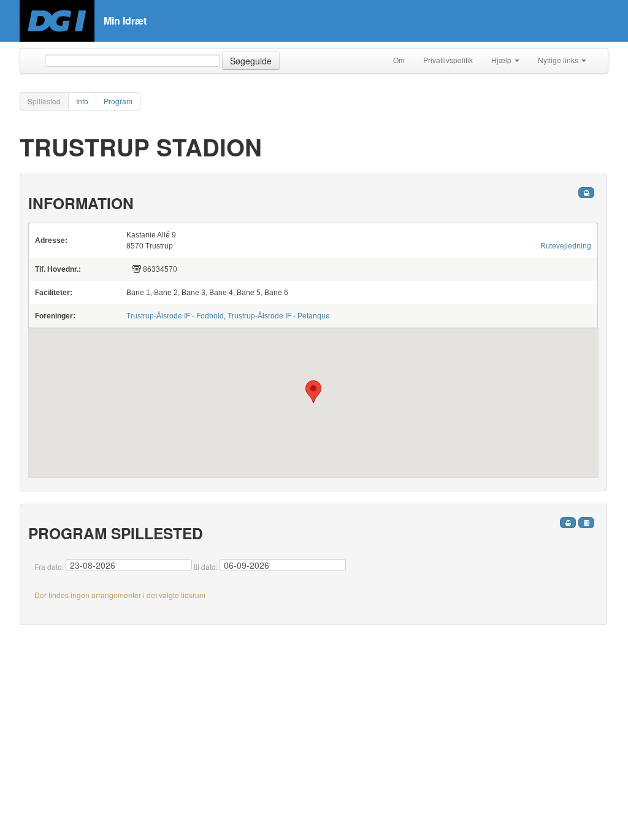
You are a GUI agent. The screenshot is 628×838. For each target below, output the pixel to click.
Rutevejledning (565, 246)
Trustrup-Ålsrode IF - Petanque (279, 316)
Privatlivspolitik (448, 60)
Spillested (44, 101)
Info (82, 101)
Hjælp (502, 60)
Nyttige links (559, 60)
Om (399, 60)
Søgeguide (251, 61)
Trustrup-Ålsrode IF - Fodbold (175, 316)
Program (118, 101)
